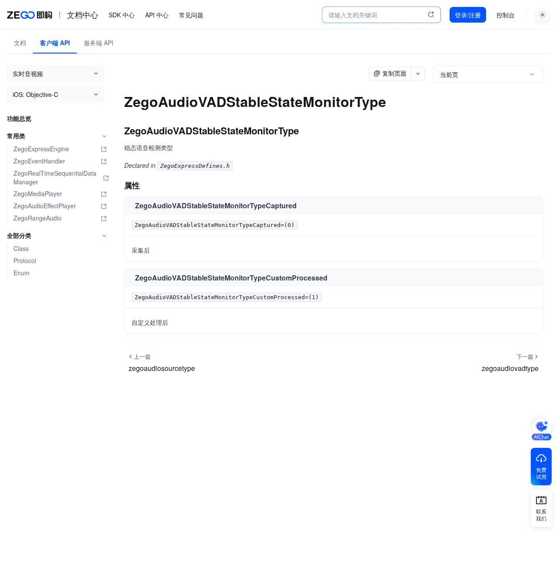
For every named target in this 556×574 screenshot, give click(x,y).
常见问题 (191, 14)
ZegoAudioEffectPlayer (44, 206)
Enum (21, 273)
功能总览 (19, 118)
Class (21, 248)
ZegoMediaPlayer (37, 194)
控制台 (505, 14)
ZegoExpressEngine (41, 149)
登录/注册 (468, 14)
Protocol (24, 261)
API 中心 (157, 14)
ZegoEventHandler (39, 161)
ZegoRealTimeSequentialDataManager (54, 177)
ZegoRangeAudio (37, 218)
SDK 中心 (122, 14)
